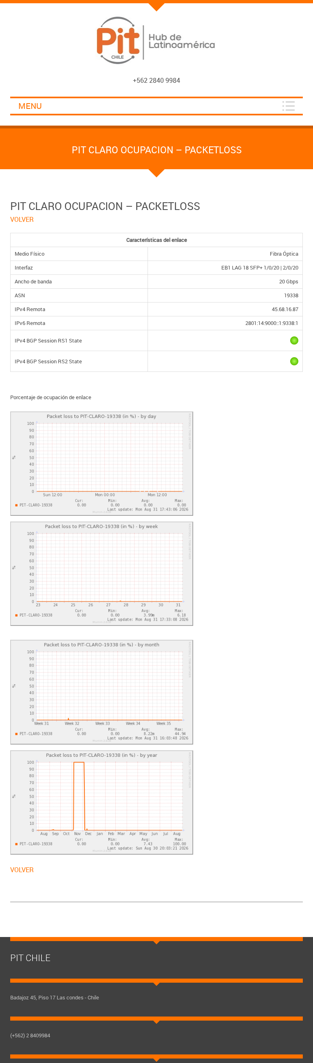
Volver (22, 219)
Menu (30, 105)
